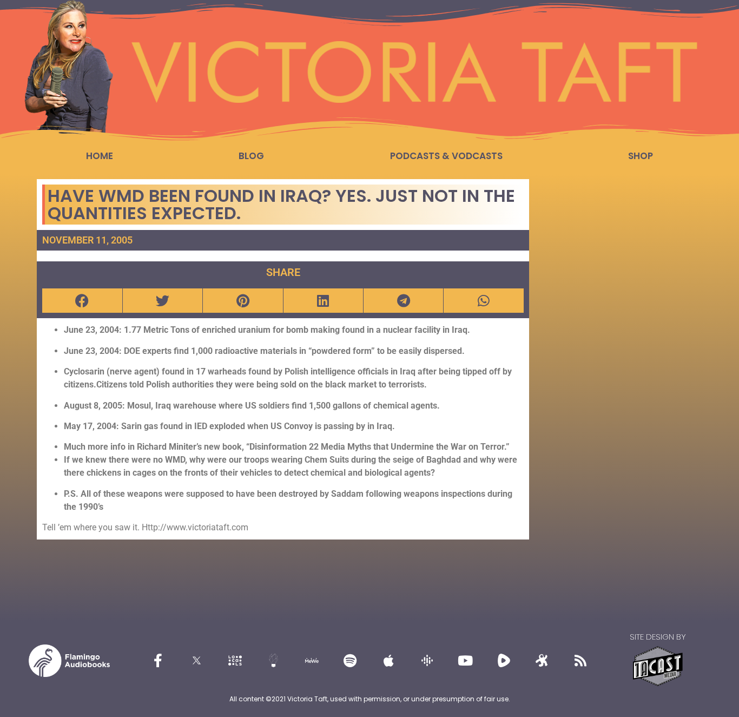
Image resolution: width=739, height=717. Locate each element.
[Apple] (388, 660)
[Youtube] (465, 660)
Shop (640, 155)
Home (99, 155)
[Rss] (580, 660)
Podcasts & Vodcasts (446, 155)
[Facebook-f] (157, 660)
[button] (82, 300)
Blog (251, 155)
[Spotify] (350, 660)
